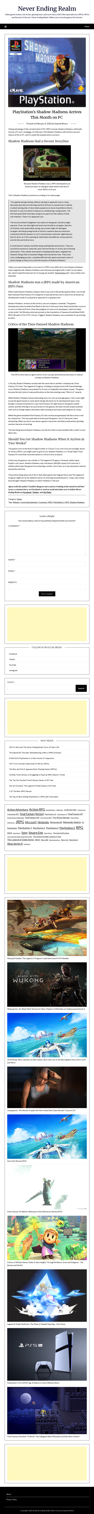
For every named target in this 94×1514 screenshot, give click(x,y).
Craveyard (42, 502)
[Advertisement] (47, 624)
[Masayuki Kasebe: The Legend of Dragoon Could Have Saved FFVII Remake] (47, 928)
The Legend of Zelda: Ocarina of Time (47, 837)
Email (11, 571)
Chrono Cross (81, 810)
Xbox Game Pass (54, 840)
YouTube (12, 665)
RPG (67, 502)
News (19, 499)
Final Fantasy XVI (32, 817)
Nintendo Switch (72, 822)
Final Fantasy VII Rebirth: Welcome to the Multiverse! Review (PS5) (34, 1211)
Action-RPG (37, 809)
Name (11, 559)
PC (83, 822)
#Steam (16, 502)
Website (12, 582)
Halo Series (11, 822)
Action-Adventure (17, 809)
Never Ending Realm (47, 8)
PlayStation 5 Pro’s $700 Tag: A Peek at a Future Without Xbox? (33, 1383)
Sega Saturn (17, 833)
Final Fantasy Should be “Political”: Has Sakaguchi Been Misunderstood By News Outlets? (43, 1436)
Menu (86, 26)
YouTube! (47, 492)
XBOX (37, 840)
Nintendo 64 (56, 822)
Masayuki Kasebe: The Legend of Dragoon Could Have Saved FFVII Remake (38, 958)
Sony (25, 832)
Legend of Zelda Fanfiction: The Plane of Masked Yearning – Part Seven (36, 1324)
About (8, 1494)
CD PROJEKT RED (70, 810)
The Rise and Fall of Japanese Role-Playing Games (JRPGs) (33, 769)
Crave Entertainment (29, 502)
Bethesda (59, 810)
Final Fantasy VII (62, 273)
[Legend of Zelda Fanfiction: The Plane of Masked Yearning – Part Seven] (47, 1296)
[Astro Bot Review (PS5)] (47, 1137)
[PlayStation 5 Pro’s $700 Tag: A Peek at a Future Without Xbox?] (47, 1354)
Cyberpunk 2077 (13, 814)
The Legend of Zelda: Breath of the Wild (19, 836)
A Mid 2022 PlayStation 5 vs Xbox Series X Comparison (31, 758)
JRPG (50, 502)
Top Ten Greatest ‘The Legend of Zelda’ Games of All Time (32, 786)
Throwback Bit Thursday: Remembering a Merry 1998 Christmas (35, 753)
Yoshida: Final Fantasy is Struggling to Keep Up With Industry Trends (37, 775)
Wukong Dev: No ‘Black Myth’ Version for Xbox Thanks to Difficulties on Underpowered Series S (46, 1009)
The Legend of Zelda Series (20, 839)
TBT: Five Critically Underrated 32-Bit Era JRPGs (29, 764)
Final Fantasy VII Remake (15, 818)
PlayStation (12, 828)
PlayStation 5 (67, 827)
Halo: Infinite (75, 818)
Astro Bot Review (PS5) (16, 1161)
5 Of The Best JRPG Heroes (20, 791)
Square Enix (36, 832)
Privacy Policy (11, 1499)
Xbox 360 (44, 840)
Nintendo (43, 822)
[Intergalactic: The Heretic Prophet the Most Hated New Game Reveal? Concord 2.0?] (47, 1088)
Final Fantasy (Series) (32, 813)
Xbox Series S (73, 840)
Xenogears (27, 844)
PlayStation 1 (59, 502)
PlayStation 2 (39, 828)
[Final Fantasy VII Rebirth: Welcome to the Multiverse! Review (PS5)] (47, 1187)
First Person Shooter (61, 817)
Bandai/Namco (50, 810)
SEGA (9, 833)
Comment (14, 526)
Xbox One (64, 840)
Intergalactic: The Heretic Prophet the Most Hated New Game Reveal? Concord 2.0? (41, 1110)
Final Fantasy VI (62, 814)
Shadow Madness (77, 502)
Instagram (13, 670)
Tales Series (48, 833)
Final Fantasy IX (50, 814)
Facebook (27, 492)
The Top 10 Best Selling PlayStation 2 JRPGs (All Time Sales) (33, 797)
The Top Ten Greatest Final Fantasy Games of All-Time (31, 780)
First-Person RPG (46, 818)
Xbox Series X (15, 843)
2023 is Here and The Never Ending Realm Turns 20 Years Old (34, 747)
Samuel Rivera (61, 123)
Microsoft (31, 822)
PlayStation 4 (52, 828)
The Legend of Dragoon (61, 833)
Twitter (35, 492)
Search (10, 682)
